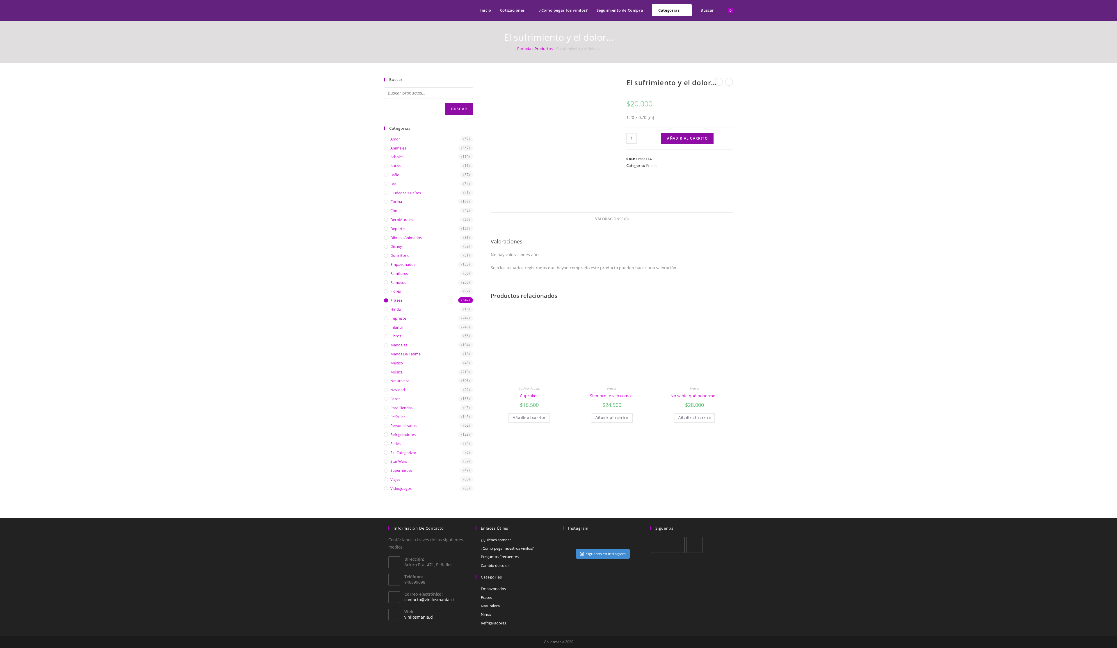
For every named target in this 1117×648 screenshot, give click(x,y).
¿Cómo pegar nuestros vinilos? (507, 548)
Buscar (459, 108)
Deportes (398, 228)
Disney (396, 246)
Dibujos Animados (406, 237)
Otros (395, 398)
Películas (397, 416)
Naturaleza (399, 380)
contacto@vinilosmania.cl (429, 599)
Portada (524, 48)
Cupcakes (529, 395)
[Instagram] (694, 545)
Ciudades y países (405, 192)
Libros (395, 336)
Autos (395, 165)
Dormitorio (400, 255)
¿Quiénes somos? (496, 539)
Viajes (395, 479)
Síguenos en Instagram (606, 553)
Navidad (397, 389)
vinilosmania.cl (418, 617)
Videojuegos (401, 488)
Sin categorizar (403, 452)
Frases (651, 165)
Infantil (396, 327)
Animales (398, 148)
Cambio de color (495, 565)
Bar (393, 183)
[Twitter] (659, 545)
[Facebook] (677, 545)
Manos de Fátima (405, 354)
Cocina (523, 388)
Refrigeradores (403, 434)
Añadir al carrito (687, 138)
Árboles (396, 156)
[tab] (612, 219)
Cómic (395, 210)
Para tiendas (401, 407)
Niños (486, 614)
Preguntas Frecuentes (500, 556)
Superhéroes (401, 470)
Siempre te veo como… (612, 395)
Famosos (398, 282)
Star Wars (398, 461)
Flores (395, 291)
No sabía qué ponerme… (694, 395)
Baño (394, 174)
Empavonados (402, 264)
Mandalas (398, 345)
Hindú (395, 309)
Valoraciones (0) (612, 218)
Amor (395, 139)
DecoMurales (401, 219)
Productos (544, 48)
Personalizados (403, 425)
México (396, 363)
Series (395, 443)
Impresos (398, 318)
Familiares (399, 273)
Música (396, 372)
